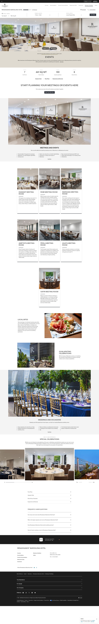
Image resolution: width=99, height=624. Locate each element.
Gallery (96, 5)
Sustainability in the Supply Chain (72, 600)
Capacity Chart (38, 78)
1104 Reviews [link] (34, 9)
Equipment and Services (58, 78)
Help (27, 601)
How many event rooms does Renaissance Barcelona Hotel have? (41, 514)
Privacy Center (46, 600)
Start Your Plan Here (49, 92)
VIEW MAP (84, 9)
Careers (26, 600)
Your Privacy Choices (55, 600)
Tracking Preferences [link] (20, 600)
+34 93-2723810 (92, 9)
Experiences (81, 5)
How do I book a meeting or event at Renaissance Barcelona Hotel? (42, 530)
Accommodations (53, 5)
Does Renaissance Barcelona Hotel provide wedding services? (41, 525)
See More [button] (61, 61)
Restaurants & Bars (73, 5)
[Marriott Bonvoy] (95, 1)
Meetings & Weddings (89, 5)
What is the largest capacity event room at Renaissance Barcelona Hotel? (43, 519)
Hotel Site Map (23, 601)
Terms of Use (31, 600)
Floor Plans (47, 78)
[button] (88, 1)
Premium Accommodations (63, 5)
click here (92, 621)
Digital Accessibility (63, 600)
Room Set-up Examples (33, 498)
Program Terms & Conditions (38, 600)
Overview (46, 5)
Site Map (18, 601)
